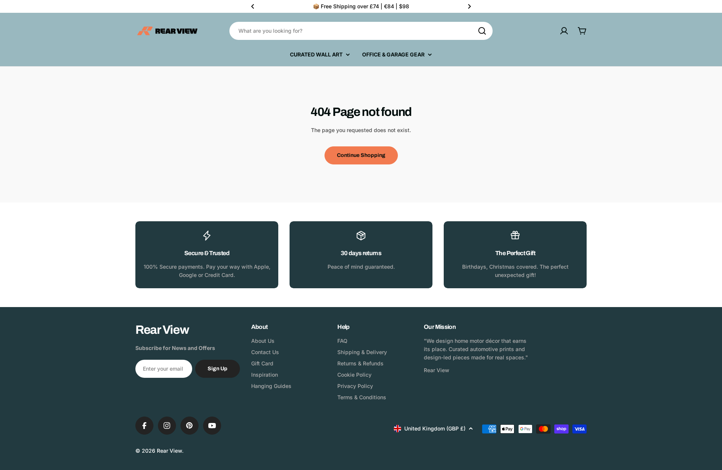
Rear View (169, 450)
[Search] (482, 30)
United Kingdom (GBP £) (435, 428)
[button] (252, 6)
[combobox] (361, 31)
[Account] (564, 30)
